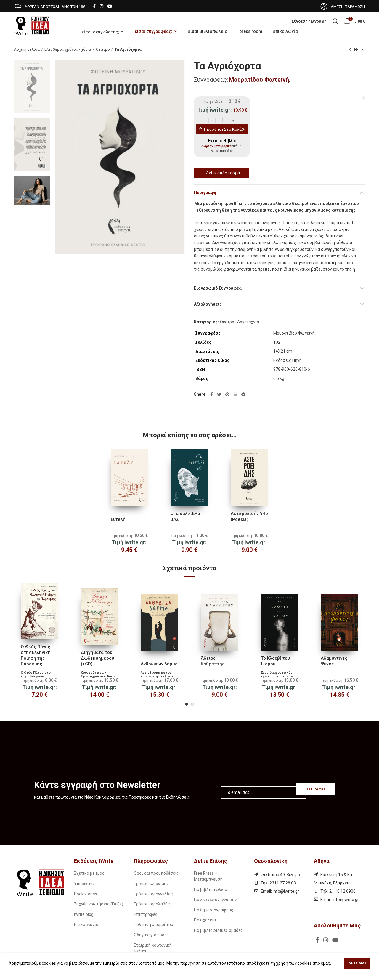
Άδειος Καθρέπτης (212, 661)
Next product (362, 49)
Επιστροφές (146, 914)
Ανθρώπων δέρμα (159, 664)
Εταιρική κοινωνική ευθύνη (153, 948)
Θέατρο (103, 49)
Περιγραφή (205, 192)
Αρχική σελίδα (27, 49)
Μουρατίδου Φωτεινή (259, 79)
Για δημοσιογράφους (213, 910)
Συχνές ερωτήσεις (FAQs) (98, 904)
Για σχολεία (205, 920)
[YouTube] (109, 6)
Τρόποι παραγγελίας (153, 894)
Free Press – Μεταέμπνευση (208, 876)
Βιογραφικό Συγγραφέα (218, 288)
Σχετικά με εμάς (89, 873)
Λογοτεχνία (248, 321)
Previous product (350, 49)
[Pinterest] (227, 394)
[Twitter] (219, 394)
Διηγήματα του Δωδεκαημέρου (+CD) (97, 658)
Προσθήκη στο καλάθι (224, 129)
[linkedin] (235, 394)
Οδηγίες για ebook (151, 934)
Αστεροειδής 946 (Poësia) (249, 516)
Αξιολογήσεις (208, 304)
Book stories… (87, 894)
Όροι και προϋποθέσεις (156, 873)
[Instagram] (101, 6)
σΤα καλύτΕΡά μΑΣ (185, 516)
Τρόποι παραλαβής (152, 904)
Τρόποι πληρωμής (151, 883)
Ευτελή (118, 519)
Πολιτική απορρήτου (153, 924)
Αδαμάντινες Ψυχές (334, 661)
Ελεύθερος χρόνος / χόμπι (67, 49)
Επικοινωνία (86, 924)
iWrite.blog (84, 914)
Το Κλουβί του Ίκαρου (275, 661)
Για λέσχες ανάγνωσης (215, 899)
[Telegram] (243, 394)
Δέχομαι (357, 963)
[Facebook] (94, 6)
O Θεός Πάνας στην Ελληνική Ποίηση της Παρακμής (36, 655)
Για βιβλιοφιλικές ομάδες (218, 930)
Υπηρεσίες (84, 883)
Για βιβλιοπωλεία (210, 889)
